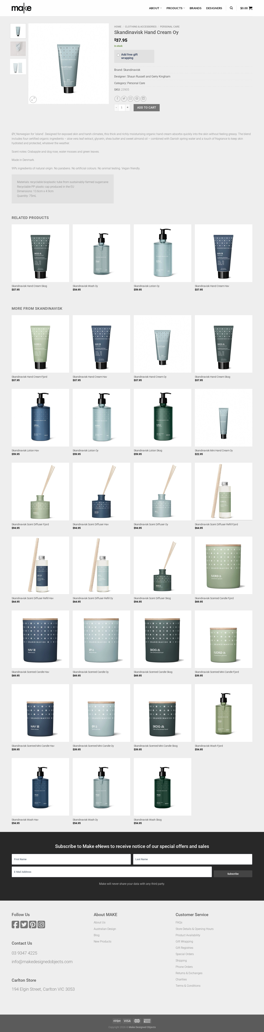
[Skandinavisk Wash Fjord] (223, 713)
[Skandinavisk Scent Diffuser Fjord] (40, 491)
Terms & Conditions (188, 985)
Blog (96, 935)
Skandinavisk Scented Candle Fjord (214, 598)
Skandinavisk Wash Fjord (209, 745)
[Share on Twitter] (124, 99)
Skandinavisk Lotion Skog (148, 450)
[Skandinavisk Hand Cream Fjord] (40, 344)
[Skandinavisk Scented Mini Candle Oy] (101, 713)
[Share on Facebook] (117, 99)
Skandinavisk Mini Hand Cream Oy (214, 450)
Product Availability (188, 935)
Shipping (181, 960)
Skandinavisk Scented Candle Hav (30, 672)
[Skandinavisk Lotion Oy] (162, 253)
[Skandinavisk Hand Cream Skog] (40, 253)
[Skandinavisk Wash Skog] (162, 787)
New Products (102, 941)
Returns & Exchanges (189, 973)
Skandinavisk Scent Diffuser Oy (151, 524)
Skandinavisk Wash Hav (25, 819)
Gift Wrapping (184, 941)
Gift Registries (184, 947)
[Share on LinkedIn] (143, 99)
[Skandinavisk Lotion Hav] (40, 417)
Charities (181, 979)
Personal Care (170, 26)
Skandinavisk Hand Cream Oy (150, 376)
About (154, 8)
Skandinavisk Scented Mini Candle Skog (156, 745)
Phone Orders (184, 967)
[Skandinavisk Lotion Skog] (162, 417)
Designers (214, 8)
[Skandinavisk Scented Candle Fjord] (223, 565)
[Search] (231, 8)
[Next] (102, 64)
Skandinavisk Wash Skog (148, 819)
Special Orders (185, 954)
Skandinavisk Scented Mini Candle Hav (33, 745)
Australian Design (105, 929)
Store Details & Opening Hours (195, 929)
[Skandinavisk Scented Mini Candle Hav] (40, 713)
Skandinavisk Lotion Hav (25, 450)
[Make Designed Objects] (21, 8)
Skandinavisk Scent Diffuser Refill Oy (93, 598)
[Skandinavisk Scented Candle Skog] (162, 639)
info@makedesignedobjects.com (42, 961)
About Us (99, 922)
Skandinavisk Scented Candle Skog (153, 672)
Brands (196, 8)
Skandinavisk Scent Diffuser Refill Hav (33, 598)
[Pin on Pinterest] (137, 99)
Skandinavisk (131, 70)
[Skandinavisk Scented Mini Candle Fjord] (223, 639)
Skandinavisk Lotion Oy (146, 286)
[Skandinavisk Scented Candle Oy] (101, 639)
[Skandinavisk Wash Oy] (101, 253)
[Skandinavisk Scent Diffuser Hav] (101, 491)
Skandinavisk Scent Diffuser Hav (91, 524)
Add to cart (146, 107)
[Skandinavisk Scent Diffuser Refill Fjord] (223, 491)
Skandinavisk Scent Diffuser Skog (152, 598)
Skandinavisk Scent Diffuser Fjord (30, 524)
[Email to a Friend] (130, 99)
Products (174, 8)
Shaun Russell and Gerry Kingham (148, 76)
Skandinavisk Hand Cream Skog (29, 286)
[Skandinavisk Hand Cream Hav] (223, 253)
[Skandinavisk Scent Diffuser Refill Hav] (40, 565)
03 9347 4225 (24, 953)
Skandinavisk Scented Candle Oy (91, 672)
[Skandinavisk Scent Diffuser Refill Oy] (101, 565)
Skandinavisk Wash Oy (85, 286)
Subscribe (233, 873)
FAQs (179, 922)
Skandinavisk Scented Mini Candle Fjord (217, 672)
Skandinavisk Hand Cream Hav (212, 286)
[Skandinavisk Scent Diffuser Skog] (162, 565)
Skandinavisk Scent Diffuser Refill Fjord (216, 524)
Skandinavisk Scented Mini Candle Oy (93, 745)
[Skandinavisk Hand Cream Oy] (162, 344)
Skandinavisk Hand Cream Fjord (29, 376)
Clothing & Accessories (140, 26)
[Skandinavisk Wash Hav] (40, 787)
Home (117, 26)
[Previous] (34, 64)
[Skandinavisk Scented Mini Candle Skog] (162, 713)
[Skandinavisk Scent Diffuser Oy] (162, 491)
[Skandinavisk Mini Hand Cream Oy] (223, 417)
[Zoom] (33, 99)
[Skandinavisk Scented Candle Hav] (40, 639)
